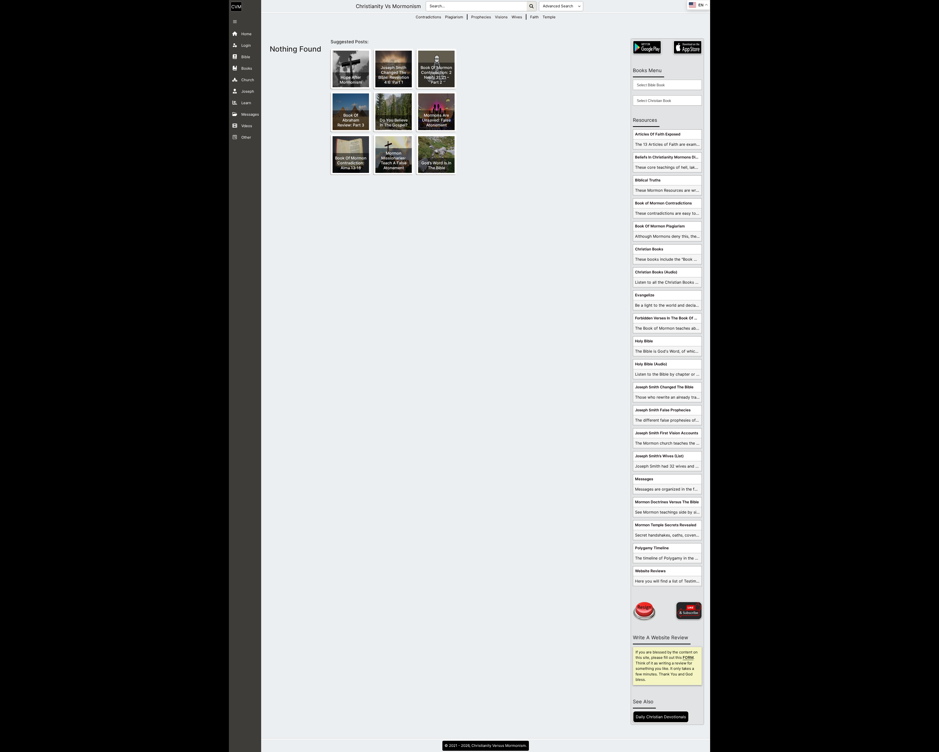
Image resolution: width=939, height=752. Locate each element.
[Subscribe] (689, 610)
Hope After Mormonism (351, 80)
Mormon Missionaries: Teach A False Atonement (393, 160)
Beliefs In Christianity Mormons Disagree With (668, 157)
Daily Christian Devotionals (661, 716)
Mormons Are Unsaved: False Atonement (436, 120)
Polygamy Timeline (652, 548)
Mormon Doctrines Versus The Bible (667, 502)
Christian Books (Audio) (656, 272)
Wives (517, 17)
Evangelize (644, 295)
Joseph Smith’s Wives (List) (659, 456)
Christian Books (649, 249)
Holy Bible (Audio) (651, 364)
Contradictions (428, 17)
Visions (501, 17)
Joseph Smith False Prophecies (663, 410)
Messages (644, 479)
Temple (549, 17)
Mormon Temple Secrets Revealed (665, 525)
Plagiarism (454, 17)
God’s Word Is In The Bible (436, 165)
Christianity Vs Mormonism (388, 6)
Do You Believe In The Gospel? (394, 122)
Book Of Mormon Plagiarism (660, 226)
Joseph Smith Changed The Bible (664, 387)
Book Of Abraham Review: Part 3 (350, 120)
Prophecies (481, 17)
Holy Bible (644, 341)
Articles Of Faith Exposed (657, 134)
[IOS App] (687, 47)
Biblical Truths (647, 180)
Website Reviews (650, 571)
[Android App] (647, 47)
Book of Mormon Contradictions (663, 203)
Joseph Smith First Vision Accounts (666, 433)
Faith (534, 17)
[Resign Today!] (644, 611)
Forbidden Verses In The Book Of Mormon (668, 318)
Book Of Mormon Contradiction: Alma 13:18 (351, 163)
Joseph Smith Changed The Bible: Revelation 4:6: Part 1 (393, 75)
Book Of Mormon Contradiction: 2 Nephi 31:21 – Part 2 (436, 75)
